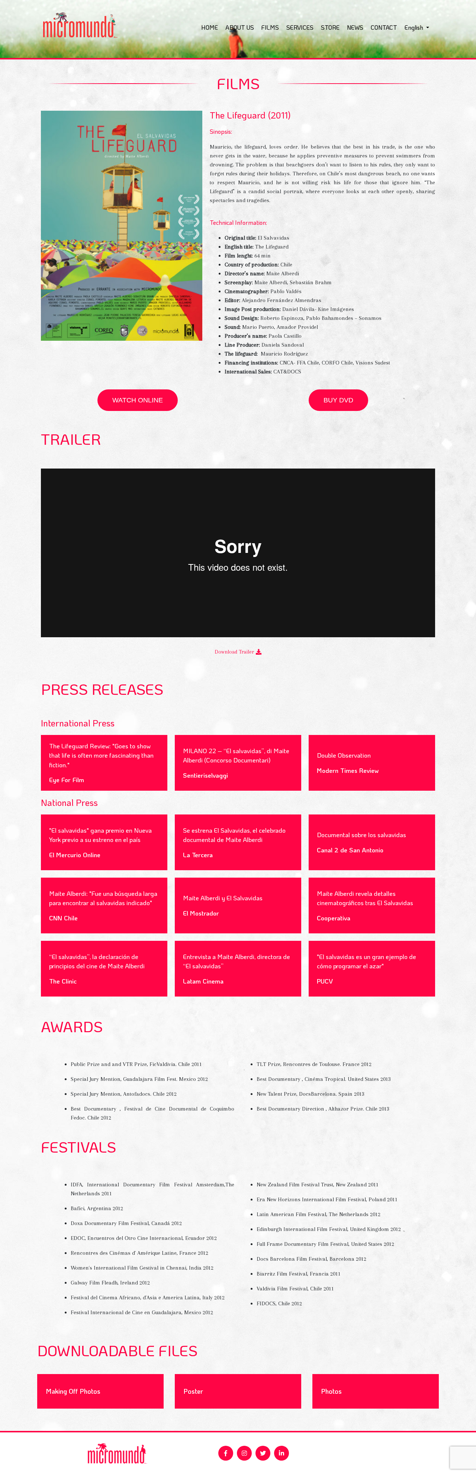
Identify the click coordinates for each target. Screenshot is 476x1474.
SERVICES (299, 27)
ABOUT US (239, 27)
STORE (330, 27)
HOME (209, 27)
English (415, 27)
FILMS (270, 27)
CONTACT (384, 27)
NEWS (355, 27)
